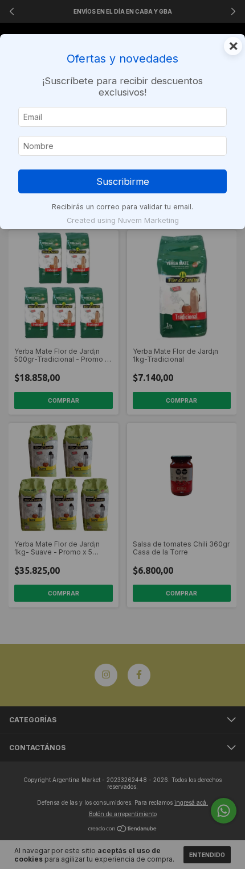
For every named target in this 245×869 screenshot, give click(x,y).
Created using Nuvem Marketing (123, 220)
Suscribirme (122, 181)
